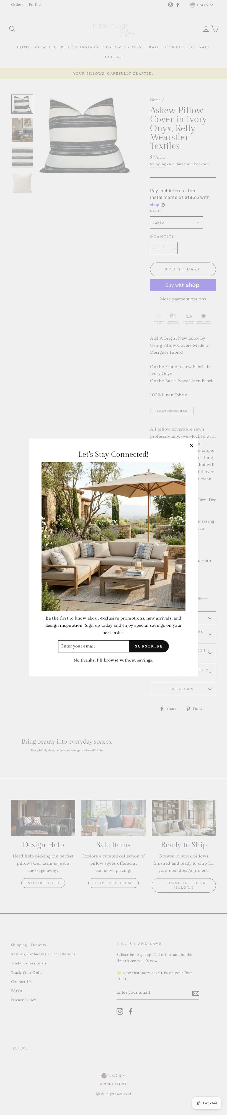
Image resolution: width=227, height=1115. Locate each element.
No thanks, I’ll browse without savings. (114, 660)
